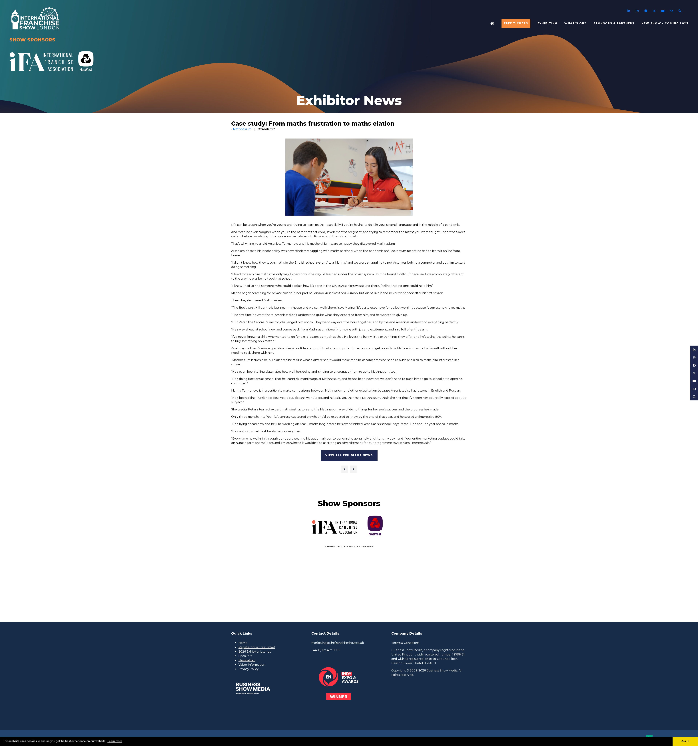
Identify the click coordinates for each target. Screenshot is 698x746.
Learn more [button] (114, 741)
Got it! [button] (685, 741)
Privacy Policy (248, 669)
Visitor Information (251, 664)
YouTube (663, 11)
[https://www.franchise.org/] (41, 73)
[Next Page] (353, 469)
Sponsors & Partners (613, 23)
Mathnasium (242, 129)
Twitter (654, 11)
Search (680, 11)
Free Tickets (516, 23)
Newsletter (246, 660)
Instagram (637, 11)
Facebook (646, 11)
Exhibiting (547, 23)
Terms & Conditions (405, 643)
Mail (671, 11)
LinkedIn (629, 11)
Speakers (245, 656)
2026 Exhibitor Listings (254, 651)
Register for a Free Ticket (256, 647)
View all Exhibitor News (349, 455)
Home (492, 23)
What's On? (575, 23)
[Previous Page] (344, 469)
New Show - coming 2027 (665, 23)
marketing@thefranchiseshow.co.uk (337, 643)
